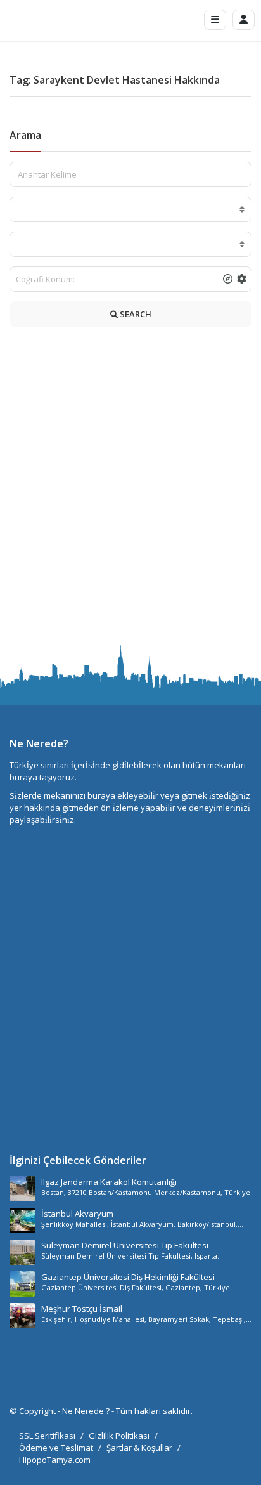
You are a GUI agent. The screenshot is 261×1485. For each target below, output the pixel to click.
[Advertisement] (130, 489)
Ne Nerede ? (86, 1410)
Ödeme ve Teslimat (56, 1447)
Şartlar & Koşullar (139, 1447)
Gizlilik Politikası (119, 1435)
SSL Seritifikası (47, 1435)
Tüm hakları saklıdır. (154, 1410)
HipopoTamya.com (55, 1459)
